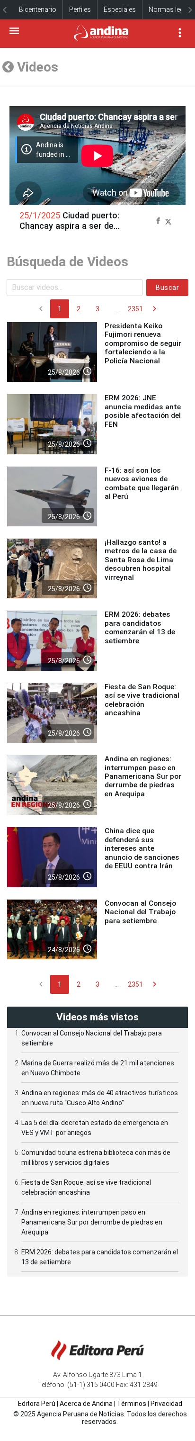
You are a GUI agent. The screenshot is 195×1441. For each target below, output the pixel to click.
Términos (131, 1403)
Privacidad (166, 1403)
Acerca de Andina (86, 1403)
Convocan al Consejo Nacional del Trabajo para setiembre (140, 912)
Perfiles (80, 9)
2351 (135, 309)
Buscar (167, 287)
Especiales (120, 9)
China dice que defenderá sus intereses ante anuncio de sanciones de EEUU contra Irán (142, 848)
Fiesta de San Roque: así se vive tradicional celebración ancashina (142, 700)
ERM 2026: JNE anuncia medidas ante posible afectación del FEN (143, 411)
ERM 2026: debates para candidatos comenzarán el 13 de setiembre (140, 627)
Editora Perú (36, 1403)
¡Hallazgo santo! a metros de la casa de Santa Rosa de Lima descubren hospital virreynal (141, 560)
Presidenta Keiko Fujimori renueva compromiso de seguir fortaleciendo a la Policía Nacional (143, 343)
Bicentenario (37, 9)
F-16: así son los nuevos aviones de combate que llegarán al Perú (142, 483)
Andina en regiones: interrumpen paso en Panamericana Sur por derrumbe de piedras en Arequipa (143, 776)
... (117, 309)
